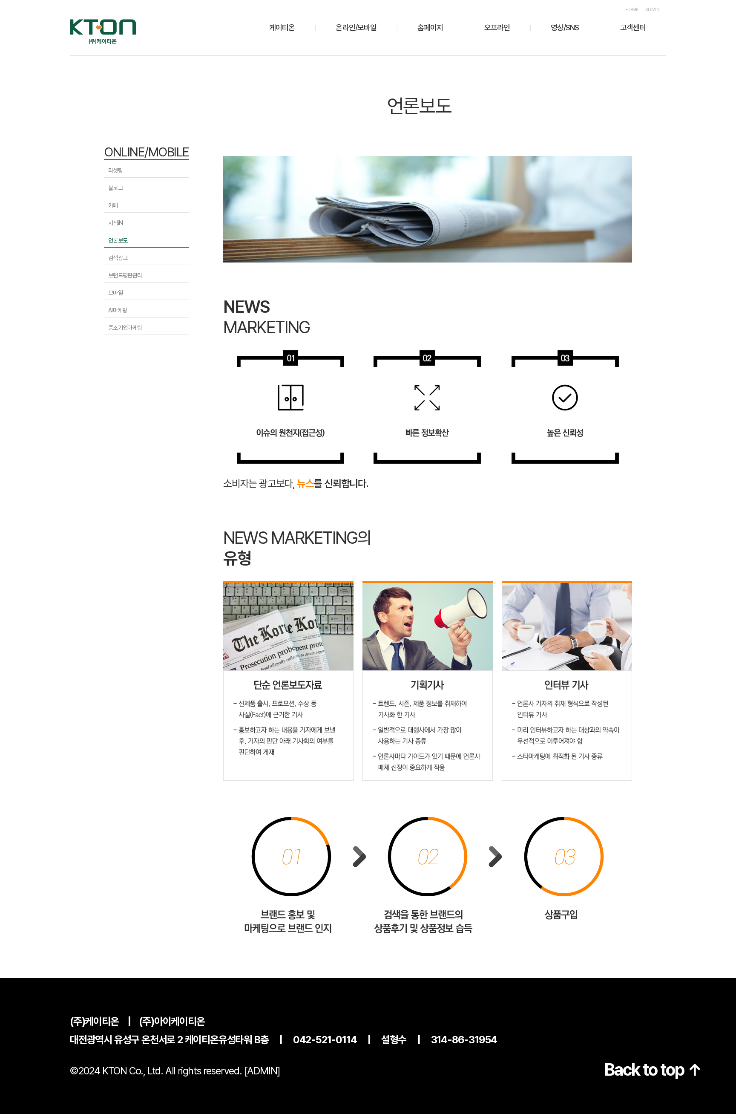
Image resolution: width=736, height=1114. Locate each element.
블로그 (115, 188)
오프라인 (497, 27)
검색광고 (117, 257)
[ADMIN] (262, 1071)
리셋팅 (115, 170)
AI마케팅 (117, 310)
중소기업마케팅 (125, 327)
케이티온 (282, 27)
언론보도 (117, 240)
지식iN (115, 222)
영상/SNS (565, 27)
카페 (113, 205)
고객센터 (633, 27)
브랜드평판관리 (125, 275)
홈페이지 (430, 27)
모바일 (115, 292)
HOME (631, 9)
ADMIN (652, 9)
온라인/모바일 (356, 27)
